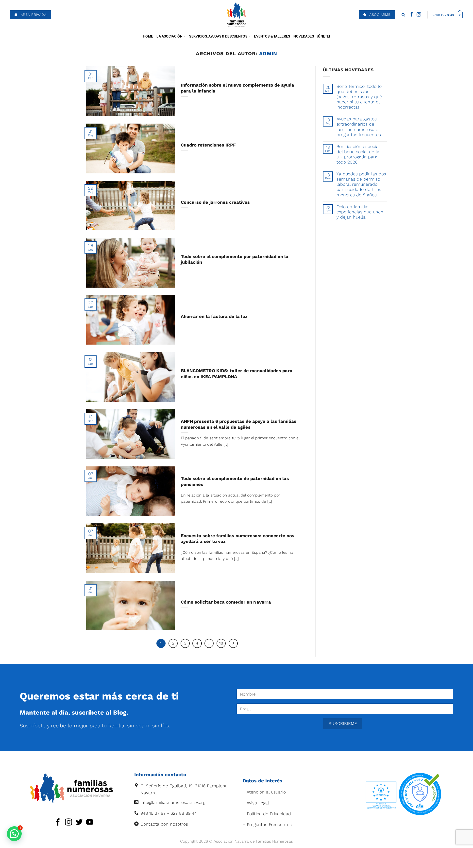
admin (268, 53)
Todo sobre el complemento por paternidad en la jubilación (234, 259)
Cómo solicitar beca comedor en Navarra (226, 602)
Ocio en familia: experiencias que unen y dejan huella (360, 212)
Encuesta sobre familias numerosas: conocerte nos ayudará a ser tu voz (237, 538)
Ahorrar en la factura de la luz (214, 316)
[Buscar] (403, 14)
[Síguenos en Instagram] (419, 14)
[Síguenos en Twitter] (79, 823)
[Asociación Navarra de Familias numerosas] (237, 15)
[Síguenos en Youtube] (89, 823)
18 (221, 643)
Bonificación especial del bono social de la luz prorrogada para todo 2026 (358, 154)
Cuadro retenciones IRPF (208, 144)
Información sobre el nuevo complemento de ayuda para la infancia (237, 87)
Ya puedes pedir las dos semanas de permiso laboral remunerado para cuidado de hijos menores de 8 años (361, 184)
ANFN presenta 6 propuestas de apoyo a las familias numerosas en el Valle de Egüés (238, 424)
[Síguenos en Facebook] (411, 14)
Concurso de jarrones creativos (215, 202)
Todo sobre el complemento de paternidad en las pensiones (235, 481)
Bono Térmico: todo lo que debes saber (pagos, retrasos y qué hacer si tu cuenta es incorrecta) (359, 97)
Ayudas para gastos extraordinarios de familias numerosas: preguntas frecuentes (359, 126)
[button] (14, 833)
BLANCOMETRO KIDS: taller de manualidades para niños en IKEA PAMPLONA (236, 373)
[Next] (233, 643)
